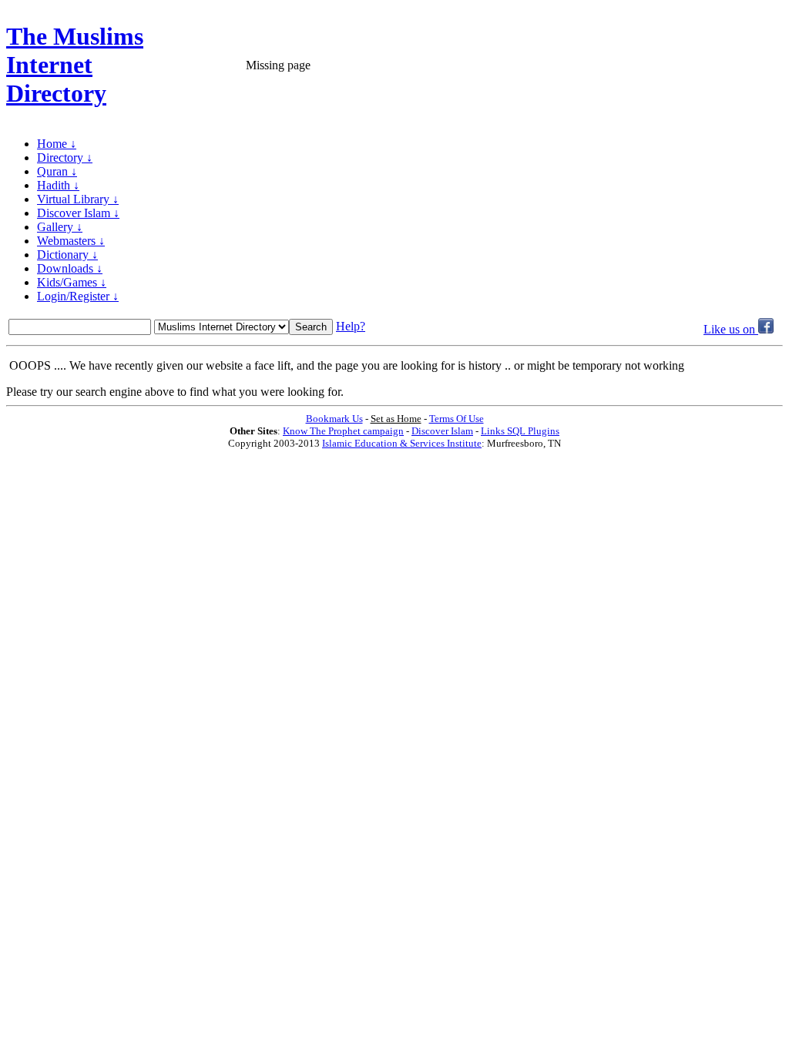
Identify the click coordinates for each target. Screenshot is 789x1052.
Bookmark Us (334, 418)
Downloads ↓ (69, 268)
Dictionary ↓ (67, 254)
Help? (350, 326)
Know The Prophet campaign (343, 431)
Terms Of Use (456, 418)
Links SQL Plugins (520, 431)
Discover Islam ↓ (78, 212)
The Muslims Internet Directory (74, 64)
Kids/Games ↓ (71, 282)
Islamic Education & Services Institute (402, 443)
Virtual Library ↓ (78, 199)
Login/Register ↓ (78, 296)
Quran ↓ (57, 171)
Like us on (730, 329)
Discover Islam (442, 431)
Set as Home (396, 418)
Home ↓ (56, 143)
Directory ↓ (64, 157)
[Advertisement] (602, 65)
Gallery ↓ (59, 226)
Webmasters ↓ (71, 240)
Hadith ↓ (58, 185)
